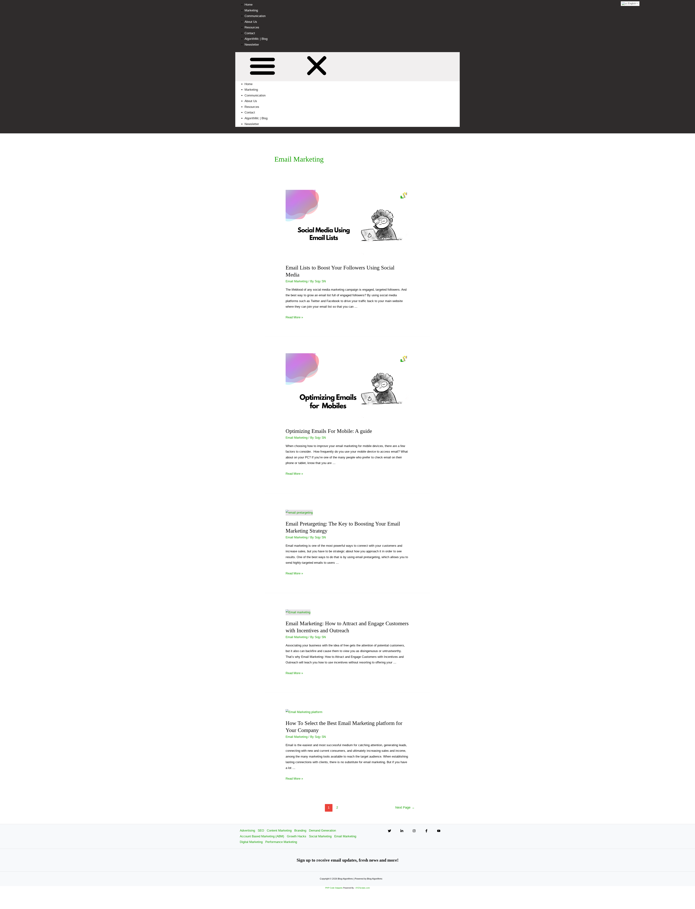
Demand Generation (322, 830)
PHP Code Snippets (334, 888)
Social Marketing (320, 836)
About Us (251, 22)
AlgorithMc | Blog (256, 39)
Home (248, 4)
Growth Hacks (296, 836)
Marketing (251, 10)
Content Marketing (279, 830)
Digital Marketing (251, 842)
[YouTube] (438, 830)
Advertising (247, 830)
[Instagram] (414, 830)
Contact (250, 33)
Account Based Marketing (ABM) (262, 836)
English (631, 3)
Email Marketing (297, 281)
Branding (300, 830)
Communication (255, 16)
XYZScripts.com (362, 888)
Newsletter (252, 44)
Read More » (294, 317)
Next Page (405, 807)
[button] (347, 66)
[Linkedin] (401, 830)
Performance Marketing (281, 842)
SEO (261, 830)
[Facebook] (426, 830)
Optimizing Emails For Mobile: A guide (329, 431)
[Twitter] (389, 830)
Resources (252, 27)
